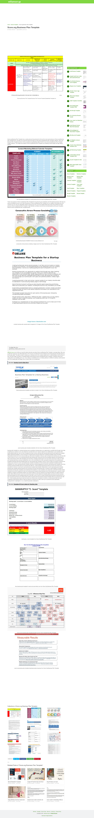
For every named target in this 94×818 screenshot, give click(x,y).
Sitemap (34, 811)
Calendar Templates (71, 180)
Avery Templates (71, 174)
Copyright (38, 811)
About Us (48, 811)
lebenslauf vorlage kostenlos (47, 815)
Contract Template (71, 184)
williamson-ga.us (11, 352)
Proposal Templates (81, 191)
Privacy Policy (58, 811)
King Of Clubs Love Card (52, 781)
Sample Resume (54, 813)
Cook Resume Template (75, 71)
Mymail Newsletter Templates (14, 781)
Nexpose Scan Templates (75, 86)
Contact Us (53, 811)
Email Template (70, 188)
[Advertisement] (47, 14)
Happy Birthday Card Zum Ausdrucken (16, 799)
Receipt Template (71, 193)
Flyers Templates (80, 188)
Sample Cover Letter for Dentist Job (35, 799)
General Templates (11, 29)
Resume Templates (71, 196)
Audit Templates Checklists (76, 100)
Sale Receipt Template (75, 110)
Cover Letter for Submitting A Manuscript (56, 799)
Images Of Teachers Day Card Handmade (36, 781)
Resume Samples (80, 193)
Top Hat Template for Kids (76, 159)
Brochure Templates (81, 174)
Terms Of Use (43, 811)
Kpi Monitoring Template (75, 150)
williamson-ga (14, 1)
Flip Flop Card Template (75, 135)
